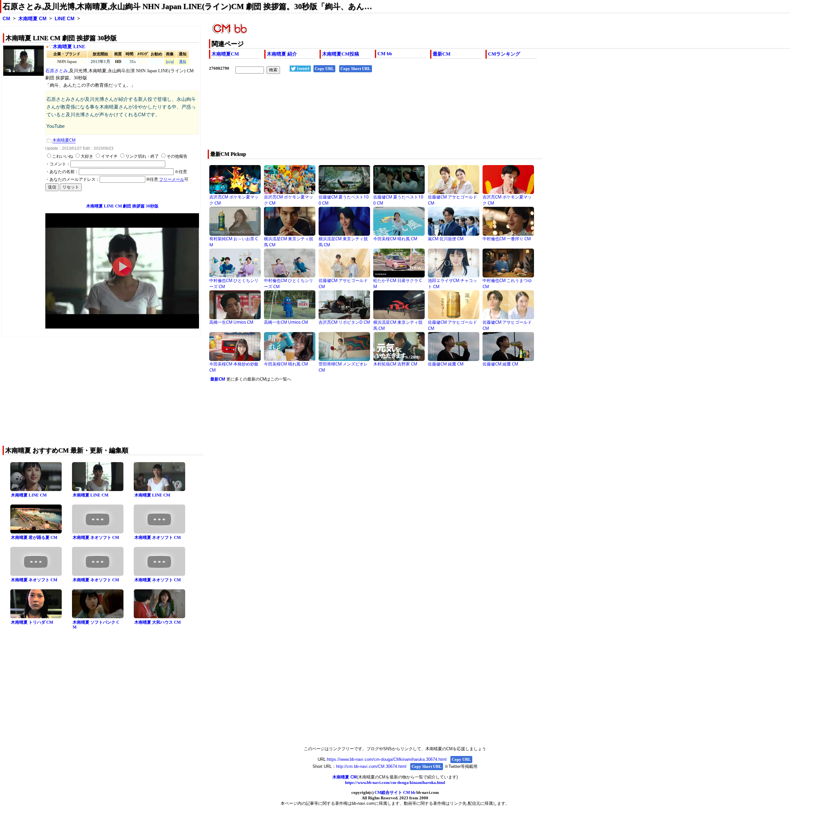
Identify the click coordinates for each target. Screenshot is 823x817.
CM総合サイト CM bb (395, 792)
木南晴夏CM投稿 (340, 54)
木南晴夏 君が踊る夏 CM (34, 537)
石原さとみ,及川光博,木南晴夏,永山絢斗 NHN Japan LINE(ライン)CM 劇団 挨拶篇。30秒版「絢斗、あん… (187, 6)
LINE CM (65, 18)
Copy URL (324, 68)
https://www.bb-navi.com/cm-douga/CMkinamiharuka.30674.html (387, 759)
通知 (182, 61)
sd (172, 61)
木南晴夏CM (225, 54)
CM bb (384, 53)
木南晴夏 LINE (69, 46)
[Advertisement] (402, 116)
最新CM (441, 54)
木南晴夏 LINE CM (29, 495)
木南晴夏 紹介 (282, 54)
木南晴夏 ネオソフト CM (96, 537)
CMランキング (504, 54)
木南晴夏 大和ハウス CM (157, 622)
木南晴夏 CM (32, 18)
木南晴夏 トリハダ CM (32, 622)
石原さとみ (56, 70)
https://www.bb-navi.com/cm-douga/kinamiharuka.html (395, 782)
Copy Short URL (355, 68)
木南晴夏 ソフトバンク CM (96, 624)
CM (6, 18)
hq (168, 61)
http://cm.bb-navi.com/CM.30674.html (371, 766)
